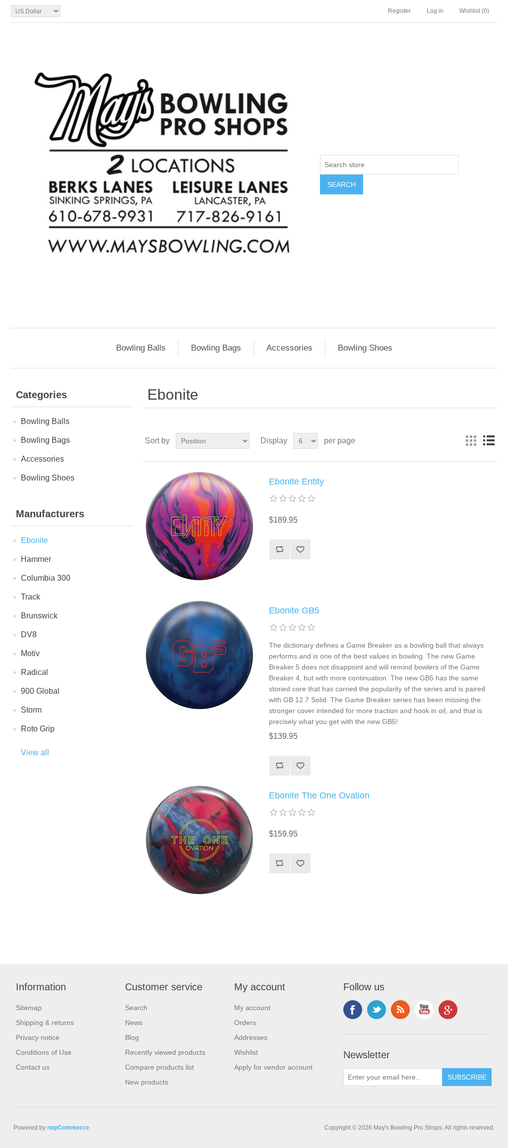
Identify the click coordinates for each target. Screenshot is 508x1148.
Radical (34, 672)
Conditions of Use (43, 1052)
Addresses (250, 1037)
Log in (435, 10)
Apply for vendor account (273, 1067)
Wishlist (246, 1052)
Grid (471, 441)
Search (136, 1008)
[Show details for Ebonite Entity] (199, 526)
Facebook (352, 1009)
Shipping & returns (45, 1023)
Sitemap (29, 1008)
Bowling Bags (216, 348)
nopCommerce (68, 1127)
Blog (132, 1037)
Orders (245, 1023)
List (489, 441)
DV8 (29, 634)
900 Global (40, 691)
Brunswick (39, 615)
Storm (31, 710)
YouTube (424, 1009)
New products (146, 1082)
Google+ (448, 1009)
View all (35, 752)
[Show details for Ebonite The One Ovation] (199, 840)
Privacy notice (38, 1037)
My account (252, 1008)
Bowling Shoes (365, 348)
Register (399, 10)
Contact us (33, 1067)
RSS (400, 1009)
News (133, 1023)
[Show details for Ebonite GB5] (199, 655)
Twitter (376, 1009)
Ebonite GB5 (294, 610)
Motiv (30, 653)
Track (30, 597)
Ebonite (34, 540)
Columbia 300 (45, 578)
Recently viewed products (165, 1052)
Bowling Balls (141, 348)
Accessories (289, 348)
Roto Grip (38, 729)
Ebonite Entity (296, 481)
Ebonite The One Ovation (319, 795)
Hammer (36, 559)
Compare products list (159, 1067)
